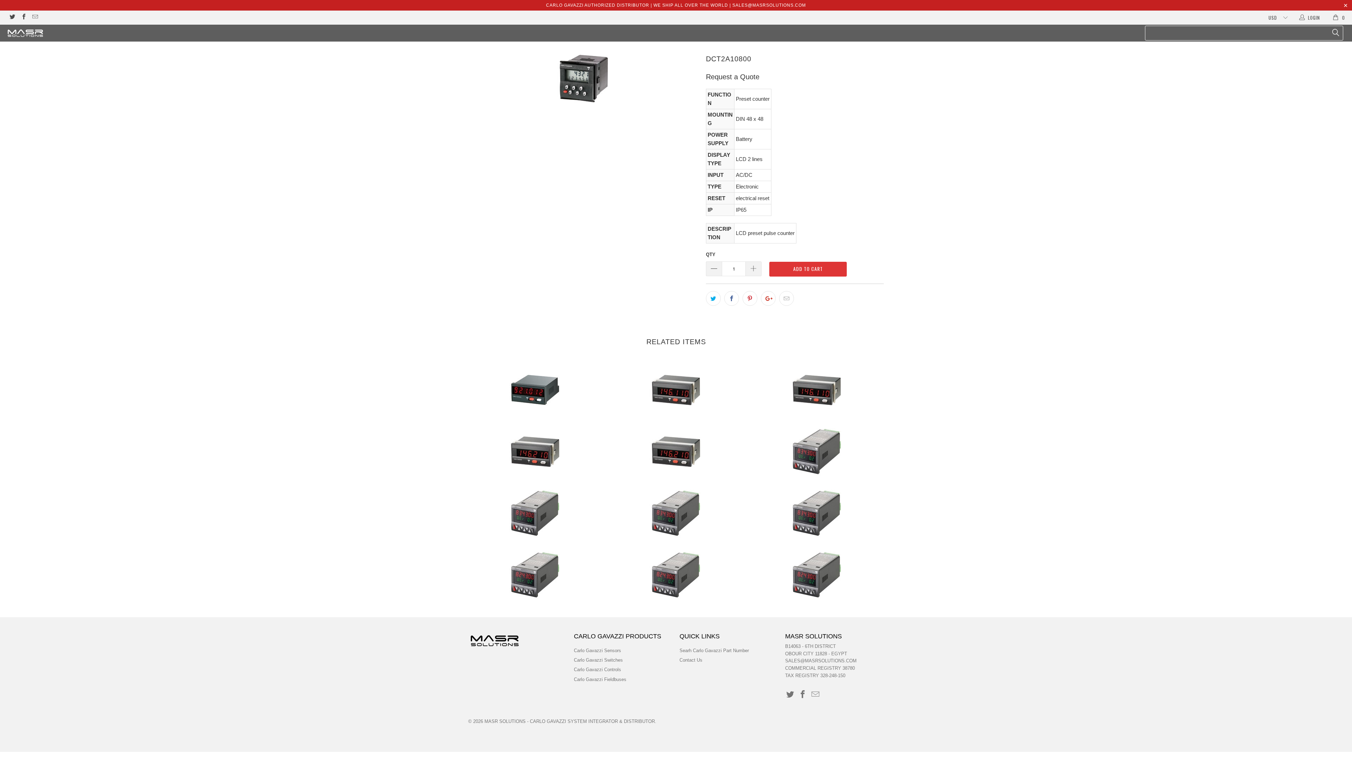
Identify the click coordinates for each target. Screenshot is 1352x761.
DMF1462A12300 (676, 451)
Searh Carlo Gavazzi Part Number (714, 650)
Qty (710, 254)
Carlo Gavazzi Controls (597, 669)
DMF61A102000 (676, 513)
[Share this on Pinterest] (750, 298)
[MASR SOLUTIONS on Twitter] (12, 17)
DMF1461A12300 (817, 390)
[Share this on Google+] (768, 298)
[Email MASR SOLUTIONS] (35, 17)
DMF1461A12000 (676, 390)
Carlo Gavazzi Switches (598, 660)
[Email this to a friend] (786, 298)
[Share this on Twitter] (713, 298)
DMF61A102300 (817, 513)
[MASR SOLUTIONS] (111, 33)
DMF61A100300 (535, 513)
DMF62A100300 (676, 575)
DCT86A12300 (535, 390)
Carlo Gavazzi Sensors (597, 650)
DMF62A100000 (535, 575)
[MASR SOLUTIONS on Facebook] (23, 17)
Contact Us (691, 660)
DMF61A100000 (817, 451)
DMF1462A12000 (535, 451)
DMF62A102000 (817, 575)
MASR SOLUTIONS (505, 721)
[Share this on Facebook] (731, 298)
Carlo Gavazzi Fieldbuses (600, 679)
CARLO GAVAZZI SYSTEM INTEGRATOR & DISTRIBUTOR (592, 721)
